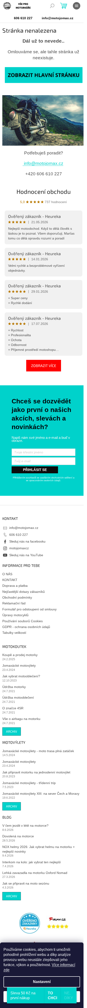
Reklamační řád (14, 603)
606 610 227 (18, 535)
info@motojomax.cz (43, 163)
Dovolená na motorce (18, 836)
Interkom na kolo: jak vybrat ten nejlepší (31, 862)
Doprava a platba (15, 585)
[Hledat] (52, 5)
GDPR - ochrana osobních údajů (26, 627)
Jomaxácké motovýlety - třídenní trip (29, 783)
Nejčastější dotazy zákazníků (23, 591)
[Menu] (76, 5)
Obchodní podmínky (17, 597)
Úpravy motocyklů (15, 615)
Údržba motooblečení (18, 697)
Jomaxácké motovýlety (19, 665)
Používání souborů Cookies (22, 621)
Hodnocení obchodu (43, 191)
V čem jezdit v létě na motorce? (25, 825)
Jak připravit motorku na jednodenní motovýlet (36, 772)
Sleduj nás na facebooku (27, 541)
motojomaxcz (19, 548)
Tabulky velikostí (14, 632)
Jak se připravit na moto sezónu (25, 883)
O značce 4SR (12, 708)
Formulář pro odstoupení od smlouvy (29, 609)
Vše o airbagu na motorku (21, 719)
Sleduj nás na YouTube (26, 555)
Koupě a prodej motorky (20, 655)
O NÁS (7, 574)
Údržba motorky (14, 687)
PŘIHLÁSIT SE (35, 470)
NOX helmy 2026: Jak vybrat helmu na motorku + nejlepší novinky (38, 849)
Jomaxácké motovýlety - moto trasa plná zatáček (38, 751)
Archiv (11, 731)
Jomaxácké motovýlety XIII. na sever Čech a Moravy (40, 793)
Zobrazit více (43, 365)
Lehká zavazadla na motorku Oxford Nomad (34, 873)
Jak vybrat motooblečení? (21, 676)
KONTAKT (9, 580)
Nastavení (42, 982)
